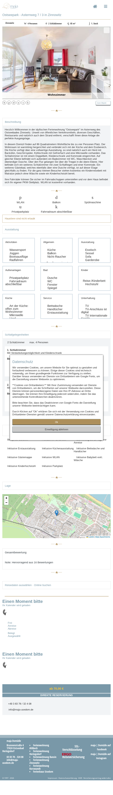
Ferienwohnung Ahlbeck (39, 746)
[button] (56, 513)
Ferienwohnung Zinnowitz (39, 761)
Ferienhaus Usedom (43, 771)
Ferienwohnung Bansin (44, 757)
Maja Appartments (102, 536)
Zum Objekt (102, 103)
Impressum (52, 778)
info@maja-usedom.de (20, 709)
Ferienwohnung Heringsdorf (39, 752)
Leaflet (91, 536)
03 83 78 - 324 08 (13, 757)
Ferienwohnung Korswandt (39, 767)
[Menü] (106, 9)
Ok (56, 422)
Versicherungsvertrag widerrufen (97, 778)
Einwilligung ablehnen (56, 429)
